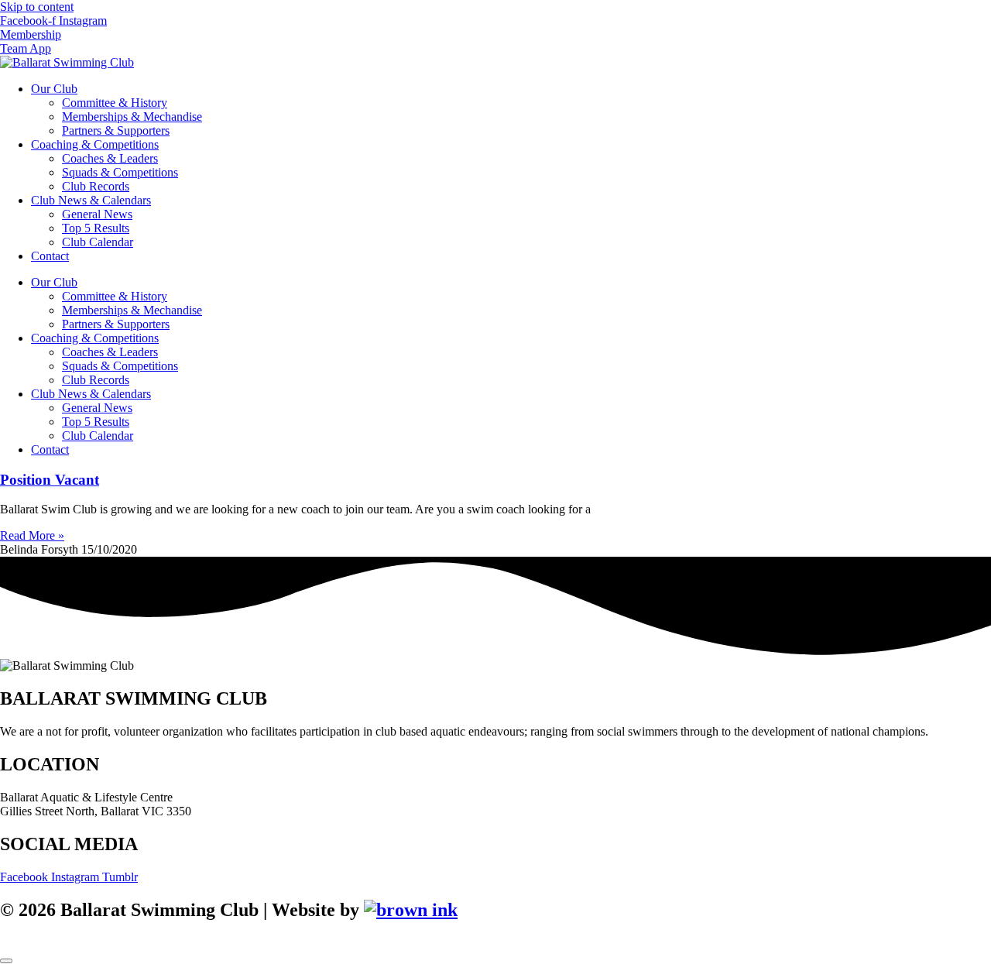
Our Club (54, 88)
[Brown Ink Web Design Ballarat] (411, 910)
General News (97, 214)
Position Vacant (49, 480)
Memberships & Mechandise (132, 116)
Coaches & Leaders (110, 158)
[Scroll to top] (6, 961)
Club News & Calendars (91, 200)
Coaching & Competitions (95, 144)
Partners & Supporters (116, 130)
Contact (50, 255)
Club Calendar (97, 242)
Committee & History (114, 102)
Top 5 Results (95, 228)
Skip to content (37, 6)
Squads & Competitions (120, 172)
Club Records (95, 186)
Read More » (32, 535)
